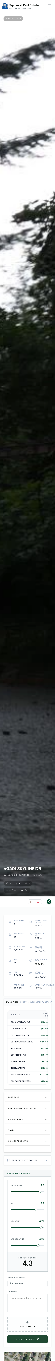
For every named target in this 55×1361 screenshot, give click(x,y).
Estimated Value (16, 1277)
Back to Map (14, 18)
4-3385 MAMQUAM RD (21, 1075)
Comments (13, 1291)
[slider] (40, 1192)
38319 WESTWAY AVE (20, 1022)
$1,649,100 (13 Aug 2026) (41, 964)
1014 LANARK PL (18, 1068)
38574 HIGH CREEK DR (21, 1081)
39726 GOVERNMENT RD (22, 1042)
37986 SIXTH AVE (19, 1029)
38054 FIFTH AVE (18, 1055)
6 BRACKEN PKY (18, 1061)
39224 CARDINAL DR (20, 1035)
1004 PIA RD (16, 1048)
